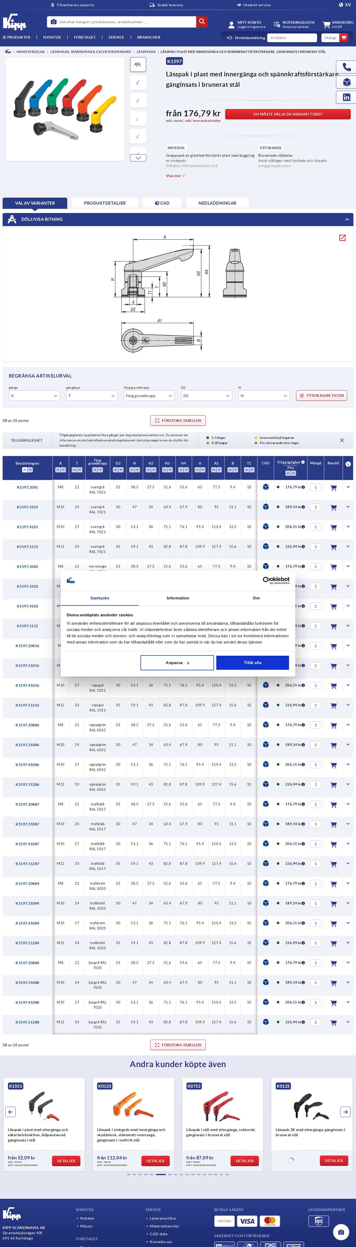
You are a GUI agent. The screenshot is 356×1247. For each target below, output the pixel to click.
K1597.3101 (27, 507)
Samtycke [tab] (99, 597)
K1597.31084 (27, 903)
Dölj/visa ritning (41, 219)
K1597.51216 (27, 705)
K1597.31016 (27, 666)
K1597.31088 (27, 983)
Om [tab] (256, 597)
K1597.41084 (27, 923)
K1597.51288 (27, 1022)
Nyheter (87, 1218)
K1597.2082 (27, 566)
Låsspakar (146, 51)
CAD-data (158, 1234)
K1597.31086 (27, 745)
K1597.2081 (27, 487)
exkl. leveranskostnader (203, 120)
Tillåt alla (253, 662)
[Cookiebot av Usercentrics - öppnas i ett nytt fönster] (267, 581)
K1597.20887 (27, 804)
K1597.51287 (27, 864)
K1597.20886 (27, 725)
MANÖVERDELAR (30, 51)
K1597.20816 (27, 646)
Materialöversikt (164, 1226)
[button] (138, 157)
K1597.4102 (27, 606)
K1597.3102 (27, 586)
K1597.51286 (27, 784)
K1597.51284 (27, 943)
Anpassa (174, 662)
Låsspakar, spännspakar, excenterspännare (90, 51)
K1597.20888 (27, 963)
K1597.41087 (27, 844)
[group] (44, 1124)
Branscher (149, 37)
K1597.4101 (27, 527)
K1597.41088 (27, 1002)
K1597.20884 (27, 883)
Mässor (86, 1226)
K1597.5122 (27, 626)
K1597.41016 (27, 685)
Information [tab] (178, 597)
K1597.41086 (27, 765)
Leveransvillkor (163, 1218)
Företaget (85, 37)
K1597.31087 (27, 824)
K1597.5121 (27, 547)
